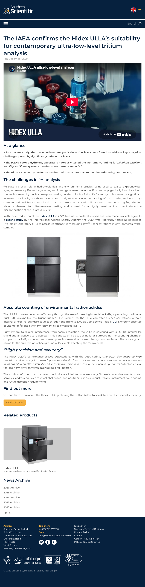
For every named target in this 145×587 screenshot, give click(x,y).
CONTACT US (14, 402)
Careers (78, 535)
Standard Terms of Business (89, 529)
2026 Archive (12, 487)
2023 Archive (11, 502)
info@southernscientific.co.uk (55, 535)
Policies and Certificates (87, 542)
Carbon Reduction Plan (86, 538)
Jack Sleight (51, 570)
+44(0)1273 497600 (49, 529)
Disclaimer (80, 526)
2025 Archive (11, 492)
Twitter (41, 542)
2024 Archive (12, 497)
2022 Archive (11, 507)
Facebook (47, 542)
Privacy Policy (81, 532)
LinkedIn (54, 542)
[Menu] (72, 23)
